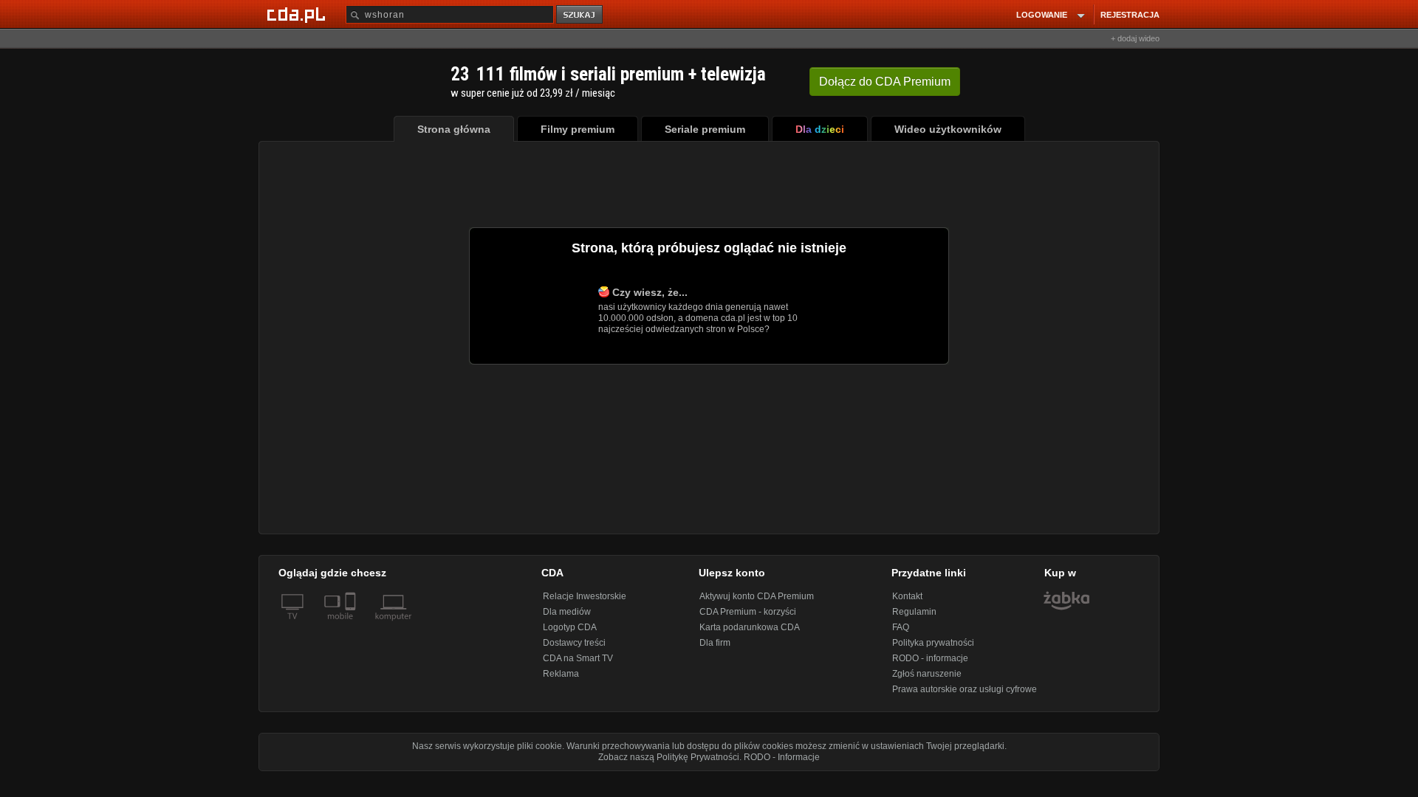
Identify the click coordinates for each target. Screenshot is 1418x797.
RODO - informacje (930, 658)
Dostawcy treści (574, 643)
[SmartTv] (351, 625)
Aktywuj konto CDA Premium (756, 596)
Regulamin (914, 612)
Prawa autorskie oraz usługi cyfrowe (964, 689)
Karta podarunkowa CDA (749, 627)
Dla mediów (567, 612)
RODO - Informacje (782, 757)
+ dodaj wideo (1135, 38)
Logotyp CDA (570, 627)
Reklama (561, 674)
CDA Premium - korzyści (747, 612)
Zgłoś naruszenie (927, 674)
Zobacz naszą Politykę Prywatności (668, 757)
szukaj (580, 15)
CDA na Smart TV (578, 658)
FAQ (900, 627)
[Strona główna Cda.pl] (298, 14)
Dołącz (885, 81)
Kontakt (907, 596)
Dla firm (714, 643)
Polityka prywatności (933, 643)
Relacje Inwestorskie (584, 596)
